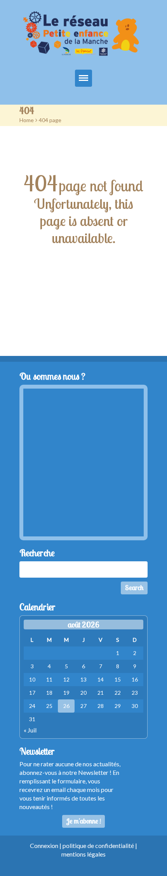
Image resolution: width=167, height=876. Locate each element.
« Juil (30, 730)
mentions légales (83, 854)
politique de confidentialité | (100, 845)
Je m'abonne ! (83, 820)
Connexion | (46, 845)
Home (26, 120)
